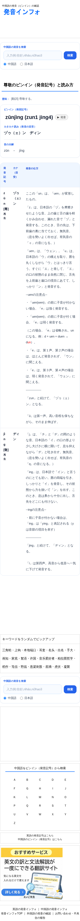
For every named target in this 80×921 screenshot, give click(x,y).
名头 (51, 650)
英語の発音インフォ (25, 909)
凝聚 (67, 666)
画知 (5, 658)
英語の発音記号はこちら (40, 835)
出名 (61, 650)
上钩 (18, 650)
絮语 (24, 658)
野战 (24, 666)
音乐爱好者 (47, 658)
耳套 (42, 650)
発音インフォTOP (12, 913)
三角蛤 (6, 650)
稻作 (5, 666)
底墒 (48, 666)
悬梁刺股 (36, 666)
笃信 (14, 666)
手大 (70, 650)
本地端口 (30, 650)
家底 (14, 658)
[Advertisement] (33, 27)
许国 (33, 658)
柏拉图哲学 (65, 658)
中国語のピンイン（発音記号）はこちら (40, 839)
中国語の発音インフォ (54, 909)
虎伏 (58, 666)
